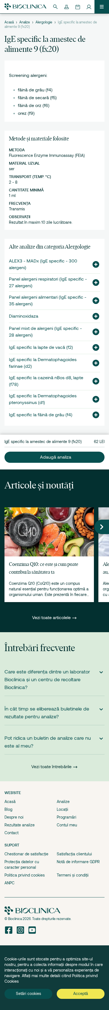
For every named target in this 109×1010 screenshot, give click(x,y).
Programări (66, 817)
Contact (11, 833)
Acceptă (80, 993)
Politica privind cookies (24, 875)
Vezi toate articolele (52, 617)
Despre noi (13, 817)
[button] (93, 264)
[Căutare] (55, 6)
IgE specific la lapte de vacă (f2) (41, 347)
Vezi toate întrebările (51, 766)
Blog (8, 809)
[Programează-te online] (77, 6)
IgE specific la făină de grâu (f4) (40, 414)
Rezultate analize (19, 825)
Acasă (9, 22)
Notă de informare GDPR (78, 862)
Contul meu (67, 825)
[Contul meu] (88, 6)
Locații (62, 809)
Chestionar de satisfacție (26, 854)
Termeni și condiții (73, 875)
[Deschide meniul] (101, 6)
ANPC (9, 883)
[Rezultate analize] (66, 6)
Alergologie (43, 22)
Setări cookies (28, 993)
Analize (24, 22)
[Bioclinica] (25, 6)
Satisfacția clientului (74, 854)
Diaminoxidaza (23, 316)
